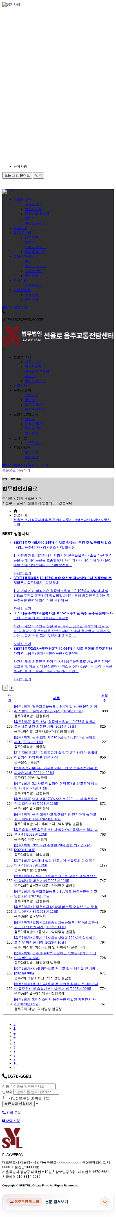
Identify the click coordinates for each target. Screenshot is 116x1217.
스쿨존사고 (33, 285)
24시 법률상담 (16, 308)
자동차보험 (22, 290)
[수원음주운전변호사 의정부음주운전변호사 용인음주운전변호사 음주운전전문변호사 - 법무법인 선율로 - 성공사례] (9, 191)
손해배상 (31, 299)
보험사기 (31, 295)
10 (15, 1063)
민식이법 (20, 280)
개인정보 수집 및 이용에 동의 (30, 1098)
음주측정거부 (35, 252)
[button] (64, 166)
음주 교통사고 (35, 247)
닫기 (38, 175)
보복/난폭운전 (35, 266)
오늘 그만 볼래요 (17, 175)
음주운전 (31, 237)
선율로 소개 (22, 199)
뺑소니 (30, 261)
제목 (56, 698)
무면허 (30, 242)
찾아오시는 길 (35, 223)
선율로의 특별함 (37, 214)
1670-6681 (40, 465)
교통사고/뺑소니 (26, 257)
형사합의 (31, 276)
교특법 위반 (34, 271)
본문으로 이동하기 (16, 470)
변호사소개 (33, 209)
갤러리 (30, 218)
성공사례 (20, 228)
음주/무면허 (22, 233)
